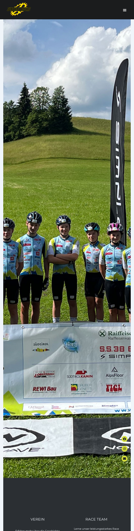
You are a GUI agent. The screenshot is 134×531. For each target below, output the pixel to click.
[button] (124, 10)
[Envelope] (124, 459)
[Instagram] (124, 449)
